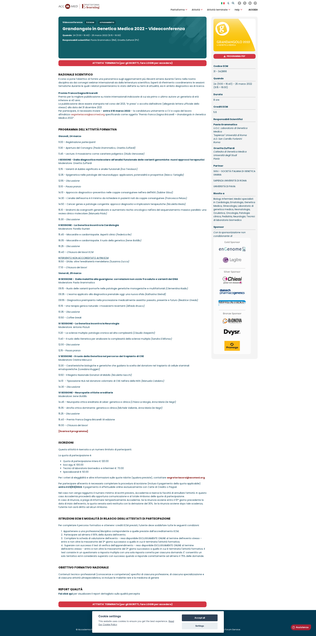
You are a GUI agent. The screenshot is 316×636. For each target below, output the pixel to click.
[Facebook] (239, 3)
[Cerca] (233, 3)
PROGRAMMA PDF (236, 56)
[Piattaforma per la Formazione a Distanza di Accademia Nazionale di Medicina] (79, 6)
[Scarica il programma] (73, 431)
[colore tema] (228, 3)
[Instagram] (255, 3)
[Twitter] (244, 3)
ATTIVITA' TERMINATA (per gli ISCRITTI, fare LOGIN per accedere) (132, 63)
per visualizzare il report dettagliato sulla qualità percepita (99, 593)
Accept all (200, 618)
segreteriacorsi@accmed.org (88, 114)
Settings (199, 626)
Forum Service (232, 629)
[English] (223, 3)
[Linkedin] (250, 3)
